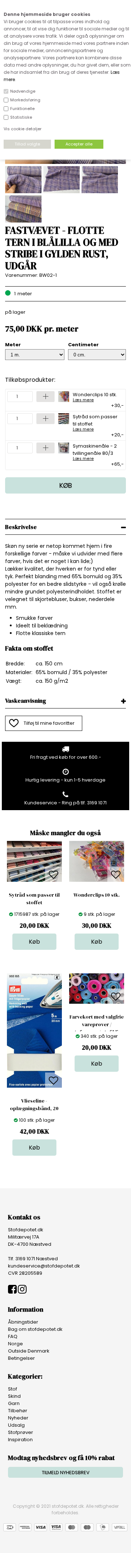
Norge (15, 1343)
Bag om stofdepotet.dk (35, 1329)
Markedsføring (25, 100)
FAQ (12, 1336)
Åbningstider (23, 1322)
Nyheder (18, 1417)
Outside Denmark (28, 1350)
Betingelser (21, 1358)
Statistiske (21, 117)
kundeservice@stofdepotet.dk (44, 1265)
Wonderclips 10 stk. (95, 396)
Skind (14, 1396)
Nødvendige (22, 91)
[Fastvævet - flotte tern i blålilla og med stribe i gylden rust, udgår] (65, 162)
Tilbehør (17, 1410)
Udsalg (16, 1425)
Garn (14, 1403)
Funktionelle (22, 108)
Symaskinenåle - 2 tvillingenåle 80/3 (95, 452)
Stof (12, 1388)
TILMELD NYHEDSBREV (66, 1472)
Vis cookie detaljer (22, 129)
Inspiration (20, 1439)
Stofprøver (20, 1432)
